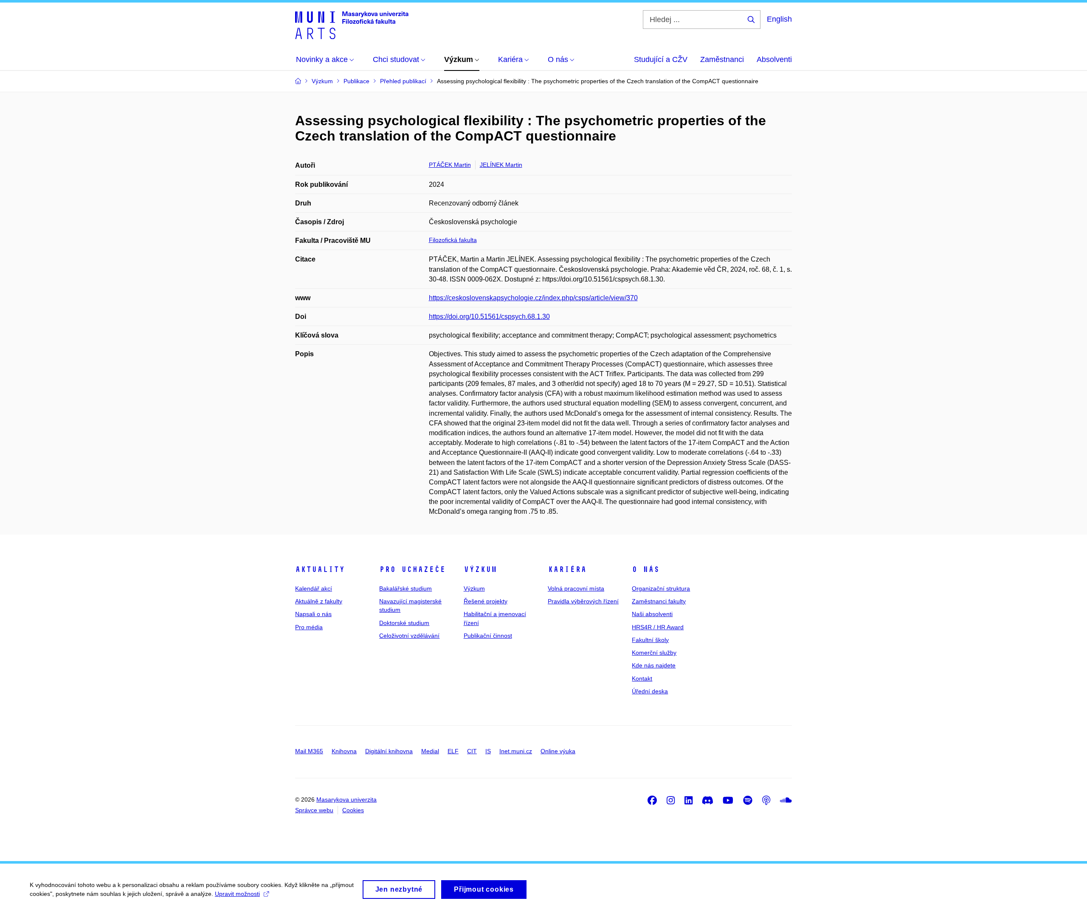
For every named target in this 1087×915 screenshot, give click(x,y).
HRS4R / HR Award (658, 627)
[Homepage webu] (351, 24)
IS (488, 751)
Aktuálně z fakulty (318, 601)
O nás (645, 569)
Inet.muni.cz (515, 751)
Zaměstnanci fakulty (659, 601)
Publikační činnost (488, 635)
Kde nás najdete (654, 665)
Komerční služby (654, 652)
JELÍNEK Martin (501, 164)
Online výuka (558, 751)
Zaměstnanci (722, 59)
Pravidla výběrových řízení (583, 601)
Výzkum (480, 569)
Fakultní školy (650, 639)
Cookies (353, 810)
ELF (453, 751)
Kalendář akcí (313, 588)
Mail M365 (309, 751)
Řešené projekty (485, 601)
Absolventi (774, 59)
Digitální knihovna (389, 751)
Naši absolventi (652, 614)
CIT (472, 751)
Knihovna (344, 751)
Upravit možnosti (237, 893)
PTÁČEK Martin (450, 164)
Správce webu (314, 810)
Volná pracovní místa (576, 588)
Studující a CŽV (660, 59)
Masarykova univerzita (346, 799)
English (779, 19)
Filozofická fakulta (453, 239)
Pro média (309, 627)
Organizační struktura (661, 588)
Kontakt (642, 678)
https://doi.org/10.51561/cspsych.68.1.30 (489, 316)
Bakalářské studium (405, 588)
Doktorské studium (404, 622)
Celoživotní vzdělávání (409, 635)
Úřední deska (650, 691)
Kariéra (567, 569)
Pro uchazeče (412, 569)
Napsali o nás (313, 614)
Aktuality (320, 569)
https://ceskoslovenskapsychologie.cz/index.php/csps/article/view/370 (533, 297)
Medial (430, 751)
